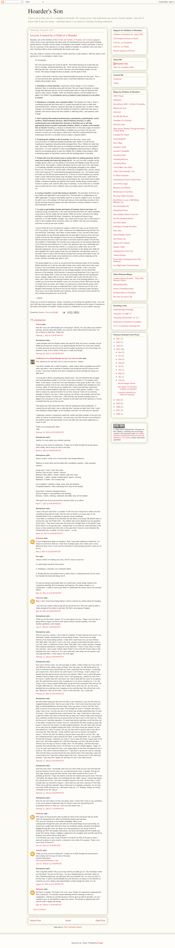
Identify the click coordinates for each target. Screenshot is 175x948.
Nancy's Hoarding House (123, 289)
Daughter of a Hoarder (122, 120)
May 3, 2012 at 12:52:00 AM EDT (48, 552)
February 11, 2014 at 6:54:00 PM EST (50, 761)
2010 (118, 403)
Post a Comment (39, 909)
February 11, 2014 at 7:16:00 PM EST (50, 809)
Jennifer (39, 850)
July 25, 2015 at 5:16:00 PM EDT (48, 845)
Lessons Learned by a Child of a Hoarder (127, 393)
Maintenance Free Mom (123, 192)
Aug (120, 363)
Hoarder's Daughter (121, 151)
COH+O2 (117, 112)
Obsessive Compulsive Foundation (127, 322)
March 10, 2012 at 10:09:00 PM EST (49, 533)
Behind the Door (120, 108)
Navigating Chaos (120, 210)
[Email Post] (63, 312)
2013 (118, 346)
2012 (118, 349)
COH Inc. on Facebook (122, 43)
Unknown (39, 538)
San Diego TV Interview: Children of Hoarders (127, 388)
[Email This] (68, 312)
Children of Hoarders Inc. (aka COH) (128, 34)
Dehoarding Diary (120, 284)
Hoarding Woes (119, 163)
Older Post (100, 921)
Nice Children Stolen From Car (125, 214)
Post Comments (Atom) (73, 927)
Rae (37, 556)
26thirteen (117, 100)
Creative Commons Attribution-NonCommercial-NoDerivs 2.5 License (129, 436)
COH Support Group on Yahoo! (126, 38)
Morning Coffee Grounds (123, 196)
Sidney (38, 324)
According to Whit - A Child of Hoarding (129, 104)
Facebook (117, 79)
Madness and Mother (122, 188)
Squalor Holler (119, 247)
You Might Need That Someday (126, 265)
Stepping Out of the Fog (123, 251)
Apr (120, 377)
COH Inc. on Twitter (121, 47)
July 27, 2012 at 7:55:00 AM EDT (48, 627)
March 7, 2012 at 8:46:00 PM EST (48, 504)
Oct (120, 356)
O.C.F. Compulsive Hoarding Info (126, 326)
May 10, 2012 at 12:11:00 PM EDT (48, 593)
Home (68, 921)
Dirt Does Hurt (119, 124)
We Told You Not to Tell (122, 297)
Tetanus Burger (119, 255)
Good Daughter (119, 139)
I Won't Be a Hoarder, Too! (124, 171)
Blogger (100, 943)
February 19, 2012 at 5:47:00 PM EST (50, 432)
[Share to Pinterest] (78, 312)
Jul (119, 366)
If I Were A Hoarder (121, 175)
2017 (118, 339)
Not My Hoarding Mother (123, 218)
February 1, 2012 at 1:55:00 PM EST (49, 335)
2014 (118, 342)
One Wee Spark (119, 223)
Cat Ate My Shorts (120, 116)
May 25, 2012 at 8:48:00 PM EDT (48, 611)
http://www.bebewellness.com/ (47, 860)
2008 (118, 407)
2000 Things (118, 96)
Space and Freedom (121, 243)
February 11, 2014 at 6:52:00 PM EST (50, 694)
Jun (120, 370)
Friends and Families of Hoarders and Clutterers (75, 40)
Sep (120, 359)
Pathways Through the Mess (125, 226)
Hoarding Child (119, 155)
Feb (120, 380)
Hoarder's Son (45, 11)
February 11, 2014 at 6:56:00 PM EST (50, 793)
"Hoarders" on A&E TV (122, 314)
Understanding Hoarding (123, 310)
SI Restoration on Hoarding (124, 293)
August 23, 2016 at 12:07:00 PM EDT (50, 884)
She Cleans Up (119, 239)
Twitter (116, 83)
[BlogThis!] (70, 312)
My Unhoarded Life (121, 206)
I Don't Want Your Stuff (122, 167)
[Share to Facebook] (75, 312)
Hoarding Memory (120, 159)
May (120, 373)
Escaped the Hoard (121, 135)
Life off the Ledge (120, 184)
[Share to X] (73, 312)
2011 (118, 400)
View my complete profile (123, 67)
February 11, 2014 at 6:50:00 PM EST (50, 657)
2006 (118, 414)
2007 (118, 410)
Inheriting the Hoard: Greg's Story (127, 180)
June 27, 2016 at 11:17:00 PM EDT (49, 864)
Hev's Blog (117, 143)
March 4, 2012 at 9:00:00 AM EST (48, 451)
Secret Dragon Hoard (122, 235)
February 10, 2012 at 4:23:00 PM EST (50, 354)
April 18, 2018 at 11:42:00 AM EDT (49, 905)
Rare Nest (117, 231)
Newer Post (35, 921)
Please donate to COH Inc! (124, 51)
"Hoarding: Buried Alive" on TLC (126, 318)
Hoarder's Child (119, 147)
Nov (120, 352)
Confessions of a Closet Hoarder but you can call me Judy (59, 358)
